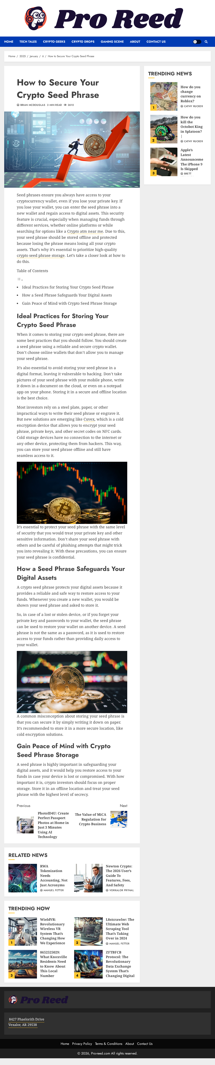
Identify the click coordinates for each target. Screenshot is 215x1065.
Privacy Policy (82, 1043)
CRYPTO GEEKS (54, 41)
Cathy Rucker (193, 106)
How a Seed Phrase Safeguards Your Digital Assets (67, 295)
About (135, 41)
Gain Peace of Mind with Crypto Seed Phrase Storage (69, 303)
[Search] (206, 42)
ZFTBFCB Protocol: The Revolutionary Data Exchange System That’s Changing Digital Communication (88, 964)
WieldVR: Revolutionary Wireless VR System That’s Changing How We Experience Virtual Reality (22, 931)
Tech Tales (28, 41)
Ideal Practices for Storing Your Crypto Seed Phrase (68, 287)
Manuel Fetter (53, 890)
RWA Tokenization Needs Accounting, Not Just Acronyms (22, 878)
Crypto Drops (83, 41)
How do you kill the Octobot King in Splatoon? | (163, 129)
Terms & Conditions (108, 1043)
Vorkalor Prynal (121, 890)
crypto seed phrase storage (41, 255)
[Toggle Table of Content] (20, 280)
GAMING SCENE (112, 41)
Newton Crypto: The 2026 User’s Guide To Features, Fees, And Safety (88, 878)
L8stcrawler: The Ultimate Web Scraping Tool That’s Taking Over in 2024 (88, 931)
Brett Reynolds (187, 175)
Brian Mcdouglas (32, 105)
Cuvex (89, 419)
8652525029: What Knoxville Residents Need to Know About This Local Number (22, 964)
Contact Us (156, 41)
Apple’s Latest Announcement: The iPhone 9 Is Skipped (163, 162)
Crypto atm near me (85, 231)
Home (8, 41)
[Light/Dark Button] (197, 42)
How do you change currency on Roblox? (163, 96)
